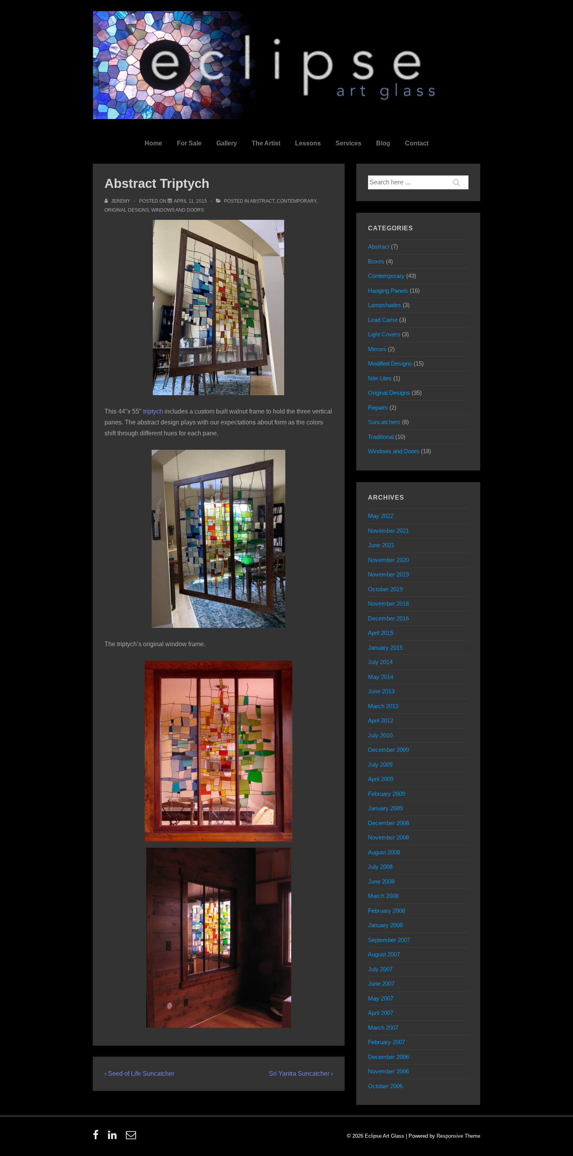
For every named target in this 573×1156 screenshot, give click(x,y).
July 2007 (380, 969)
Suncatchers (384, 422)
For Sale (189, 143)
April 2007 (380, 1012)
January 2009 (385, 808)
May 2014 (380, 676)
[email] (132, 1137)
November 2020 (388, 560)
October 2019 (385, 589)
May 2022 (380, 516)
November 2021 (388, 530)
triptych (153, 411)
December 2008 (388, 823)
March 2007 (383, 1027)
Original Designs (126, 210)
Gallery (226, 143)
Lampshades (384, 305)
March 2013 (383, 706)
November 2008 (388, 837)
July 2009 (380, 764)
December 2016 (388, 618)
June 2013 (381, 691)
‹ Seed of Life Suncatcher (139, 1073)
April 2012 (380, 720)
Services (348, 143)
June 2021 (381, 545)
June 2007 (381, 983)
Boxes (376, 261)
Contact (416, 143)
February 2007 (386, 1042)
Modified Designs (390, 363)
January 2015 (385, 647)
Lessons (308, 143)
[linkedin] (114, 1137)
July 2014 (380, 662)
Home (153, 143)
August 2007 (384, 954)
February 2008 (386, 910)
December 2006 (388, 1056)
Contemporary (296, 201)
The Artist (266, 143)
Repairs (378, 407)
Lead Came (383, 319)
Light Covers (384, 334)
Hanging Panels (388, 290)
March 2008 (383, 896)
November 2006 (388, 1071)
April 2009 (380, 779)
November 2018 (388, 603)
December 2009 (388, 749)
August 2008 (384, 852)
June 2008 (381, 881)
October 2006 (385, 1086)
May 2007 (380, 998)
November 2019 (388, 574)
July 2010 (380, 735)
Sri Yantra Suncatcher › (301, 1073)
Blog (383, 143)
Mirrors (377, 349)
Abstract (262, 201)
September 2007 (389, 940)
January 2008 (385, 925)
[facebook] (97, 1137)
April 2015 (380, 632)
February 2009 (386, 793)
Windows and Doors (177, 210)
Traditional (381, 436)
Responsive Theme (458, 1136)
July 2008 (380, 866)
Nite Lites (380, 378)
